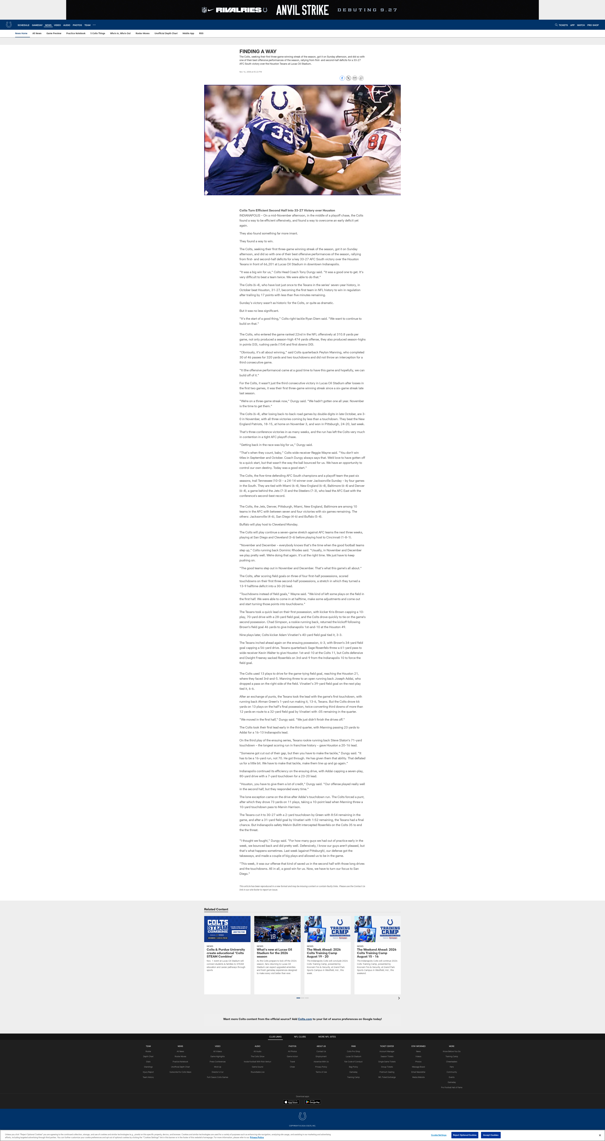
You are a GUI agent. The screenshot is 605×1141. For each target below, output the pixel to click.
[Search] (556, 25)
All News (180, 1051)
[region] (302, 1135)
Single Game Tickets (387, 1061)
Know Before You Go (452, 1051)
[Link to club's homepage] (9, 24)
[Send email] (354, 80)
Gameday (353, 1072)
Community (452, 1072)
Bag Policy (353, 1067)
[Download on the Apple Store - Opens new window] (291, 1102)
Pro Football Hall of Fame (451, 1087)
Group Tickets (387, 1067)
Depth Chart (148, 1056)
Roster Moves (180, 1056)
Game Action (292, 1056)
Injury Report (148, 1072)
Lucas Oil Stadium (353, 1056)
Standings (148, 1067)
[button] (298, 998)
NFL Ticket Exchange (387, 1077)
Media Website (418, 1077)
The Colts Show (257, 1056)
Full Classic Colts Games (217, 1077)
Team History (148, 1077)
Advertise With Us (321, 1061)
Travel (292, 1061)
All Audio (257, 1051)
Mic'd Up (217, 1067)
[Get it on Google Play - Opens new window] (312, 1103)
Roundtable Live (257, 1072)
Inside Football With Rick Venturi (257, 1061)
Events (452, 1077)
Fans (452, 1067)
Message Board (418, 1067)
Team (148, 1046)
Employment (321, 1056)
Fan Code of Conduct (353, 1061)
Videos (418, 1056)
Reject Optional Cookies (465, 1135)
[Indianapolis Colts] (302, 1116)
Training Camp (353, 1077)
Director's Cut (217, 1072)
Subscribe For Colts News (180, 1072)
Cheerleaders (451, 1061)
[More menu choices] (94, 25)
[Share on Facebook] (342, 80)
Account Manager (387, 1051)
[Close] (599, 1135)
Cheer (292, 1067)
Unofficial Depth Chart (180, 1067)
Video (217, 1046)
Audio (257, 1046)
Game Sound (257, 1067)
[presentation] (399, 998)
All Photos (292, 1051)
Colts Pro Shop (353, 1051)
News (180, 1046)
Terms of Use (321, 1072)
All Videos (217, 1051)
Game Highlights (217, 1056)
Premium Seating (387, 1072)
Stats (148, 1061)
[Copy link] (361, 78)
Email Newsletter (418, 1072)
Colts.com (305, 1019)
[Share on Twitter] (348, 80)
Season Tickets (387, 1056)
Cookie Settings (439, 1135)
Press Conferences (218, 1061)
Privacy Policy (321, 1067)
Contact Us (321, 1051)
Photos (292, 1046)
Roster (148, 1051)
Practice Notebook (180, 1061)
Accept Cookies (490, 1135)
